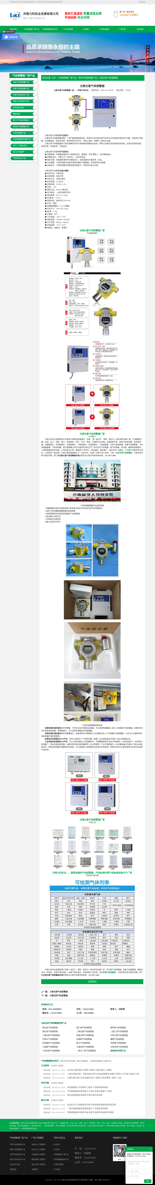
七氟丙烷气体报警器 (85, 1047)
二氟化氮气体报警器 (51, 1035)
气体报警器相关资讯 (49, 29)
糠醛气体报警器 (117, 1039)
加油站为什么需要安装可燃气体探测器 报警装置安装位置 (91, 1105)
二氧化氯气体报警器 (85, 1031)
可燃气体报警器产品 (21, 82)
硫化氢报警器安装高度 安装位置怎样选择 (84, 1095)
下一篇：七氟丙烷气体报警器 (54, 995)
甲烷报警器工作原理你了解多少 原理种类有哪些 (87, 1087)
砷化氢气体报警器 (50, 1028)
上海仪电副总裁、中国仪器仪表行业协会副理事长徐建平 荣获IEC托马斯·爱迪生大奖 (103, 1074)
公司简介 (86, 29)
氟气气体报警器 (83, 1043)
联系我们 (140, 29)
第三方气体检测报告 (21, 120)
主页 (54, 78)
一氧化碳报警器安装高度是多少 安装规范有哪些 (87, 1108)
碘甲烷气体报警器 (118, 1028)
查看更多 (13, 1169)
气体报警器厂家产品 (31, 29)
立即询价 (92, 981)
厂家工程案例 (68, 29)
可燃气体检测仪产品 (21, 95)
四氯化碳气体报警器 (85, 1035)
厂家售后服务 (104, 29)
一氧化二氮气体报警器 (86, 1051)
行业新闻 (45, 1065)
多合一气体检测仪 (20, 146)
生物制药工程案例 (38, 1154)
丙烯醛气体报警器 (84, 1039)
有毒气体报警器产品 (21, 89)
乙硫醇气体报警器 (50, 1047)
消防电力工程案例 (38, 1144)
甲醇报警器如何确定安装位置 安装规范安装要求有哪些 (90, 1112)
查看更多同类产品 (118, 1051)
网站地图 (142, 2)
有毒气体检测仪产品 (21, 101)
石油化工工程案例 (38, 1149)
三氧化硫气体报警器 (51, 1051)
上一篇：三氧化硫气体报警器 (54, 992)
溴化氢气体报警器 (50, 1031)
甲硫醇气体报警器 (118, 1043)
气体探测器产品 (19, 133)
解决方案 (45, 1100)
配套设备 (16, 114)
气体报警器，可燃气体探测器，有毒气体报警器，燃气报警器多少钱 (15, 12)
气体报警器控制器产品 (22, 139)
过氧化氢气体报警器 (119, 1047)
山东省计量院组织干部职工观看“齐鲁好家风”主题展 (89, 1070)
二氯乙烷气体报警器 (119, 1031)
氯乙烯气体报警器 (84, 1028)
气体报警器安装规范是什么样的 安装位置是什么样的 (89, 1091)
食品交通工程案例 (38, 1164)
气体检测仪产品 (19, 158)
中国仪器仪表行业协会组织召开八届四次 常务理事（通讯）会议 (94, 1078)
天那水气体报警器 (50, 1039)
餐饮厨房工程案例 (38, 1159)
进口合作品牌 (18, 152)
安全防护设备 (18, 108)
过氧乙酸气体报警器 (119, 1035)
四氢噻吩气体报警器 (51, 1043)
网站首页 (13, 29)
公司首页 (56, 1144)
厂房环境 (122, 29)
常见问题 (45, 1083)
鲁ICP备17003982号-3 (102, 1180)
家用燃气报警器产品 (21, 127)
